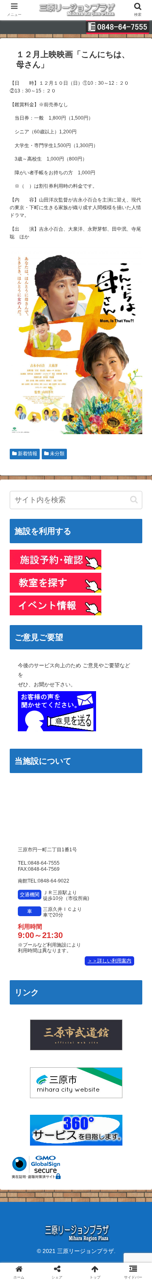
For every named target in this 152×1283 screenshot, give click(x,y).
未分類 (56, 453)
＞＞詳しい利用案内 (109, 961)
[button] (134, 499)
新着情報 (27, 453)
